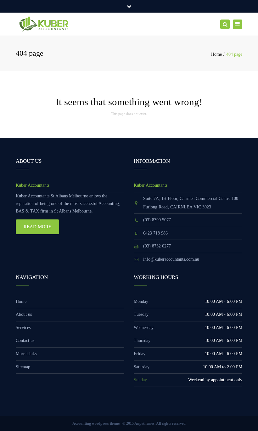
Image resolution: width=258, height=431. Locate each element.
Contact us (25, 340)
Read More (37, 226)
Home (216, 54)
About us (24, 314)
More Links (26, 353)
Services (23, 327)
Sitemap (23, 367)
